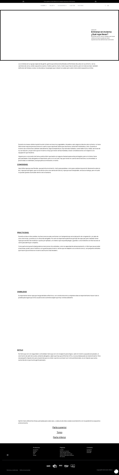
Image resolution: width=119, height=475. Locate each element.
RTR (34, 454)
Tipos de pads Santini (65, 452)
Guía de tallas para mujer (66, 454)
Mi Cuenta (62, 456)
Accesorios (62, 5)
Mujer (52, 5)
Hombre (43, 5)
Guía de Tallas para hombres (67, 455)
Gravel (34, 455)
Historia (80, 5)
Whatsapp (89, 451)
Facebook (89, 452)
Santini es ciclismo (64, 451)
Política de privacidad (25, 470)
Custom (72, 5)
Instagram (89, 449)
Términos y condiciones (12, 470)
